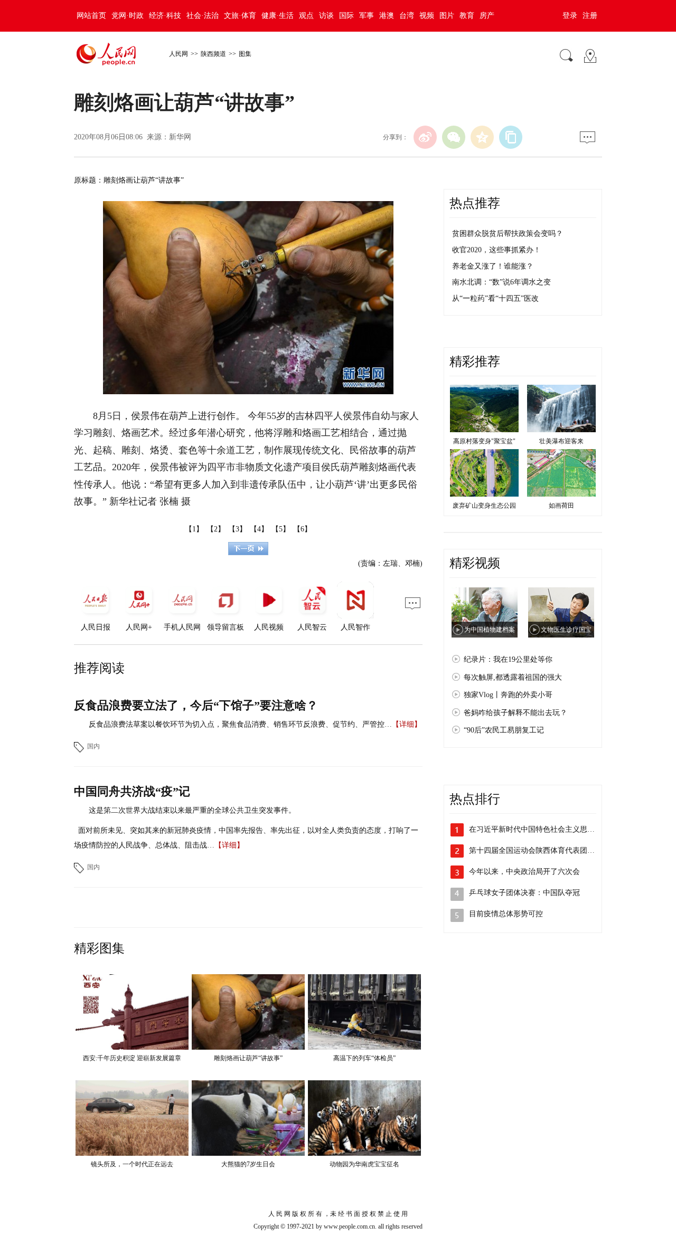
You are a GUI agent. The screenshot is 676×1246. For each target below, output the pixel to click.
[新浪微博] (425, 137)
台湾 (406, 16)
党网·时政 (127, 16)
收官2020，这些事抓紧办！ (496, 250)
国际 (346, 16)
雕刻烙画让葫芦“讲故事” (248, 1058)
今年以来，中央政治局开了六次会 (524, 872)
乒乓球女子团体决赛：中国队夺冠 (524, 893)
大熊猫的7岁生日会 (248, 1164)
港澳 (386, 16)
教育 (466, 16)
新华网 (180, 137)
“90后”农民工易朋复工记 (504, 730)
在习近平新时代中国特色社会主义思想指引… (543, 829)
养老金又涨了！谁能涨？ (492, 266)
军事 (366, 16)
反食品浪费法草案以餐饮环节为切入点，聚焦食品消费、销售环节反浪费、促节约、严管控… (240, 724)
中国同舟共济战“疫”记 (132, 791)
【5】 (280, 529)
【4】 (259, 529)
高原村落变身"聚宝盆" (484, 441)
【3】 (237, 529)
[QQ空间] (482, 137)
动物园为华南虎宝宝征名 (364, 1164)
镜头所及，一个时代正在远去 (132, 1164)
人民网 (178, 54)
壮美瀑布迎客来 (561, 441)
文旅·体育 (240, 16)
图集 (245, 54)
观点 (306, 16)
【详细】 (406, 724)
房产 (487, 16)
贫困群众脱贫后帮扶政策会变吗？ (507, 233)
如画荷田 (561, 505)
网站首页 (91, 16)
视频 (426, 16)
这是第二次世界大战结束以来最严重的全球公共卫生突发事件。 (192, 810)
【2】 (215, 529)
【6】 (302, 529)
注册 (590, 16)
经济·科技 (165, 16)
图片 (446, 16)
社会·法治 (202, 16)
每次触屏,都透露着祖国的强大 (513, 677)
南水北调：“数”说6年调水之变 (501, 282)
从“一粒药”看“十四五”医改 (495, 298)
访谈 (326, 16)
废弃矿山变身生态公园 (484, 505)
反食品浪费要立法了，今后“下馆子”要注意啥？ (196, 705)
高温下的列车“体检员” (364, 1058)
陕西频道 (213, 54)
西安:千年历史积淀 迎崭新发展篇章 (132, 1058)
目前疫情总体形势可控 (506, 914)
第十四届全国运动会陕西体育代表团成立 (535, 850)
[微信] (453, 137)
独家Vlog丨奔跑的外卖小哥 (508, 695)
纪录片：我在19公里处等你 (508, 659)
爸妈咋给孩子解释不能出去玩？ (515, 713)
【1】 (194, 529)
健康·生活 (277, 16)
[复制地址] (510, 137)
